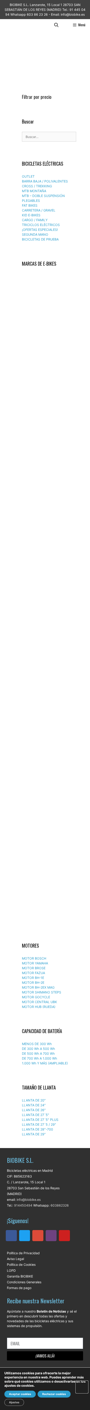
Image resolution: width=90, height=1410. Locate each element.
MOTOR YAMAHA (35, 963)
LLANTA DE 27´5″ (35, 1115)
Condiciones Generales (24, 1282)
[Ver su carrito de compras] (66, 24)
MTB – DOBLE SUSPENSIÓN (43, 196)
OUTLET (28, 176)
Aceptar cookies (20, 1394)
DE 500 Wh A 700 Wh (38, 1053)
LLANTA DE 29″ (34, 1134)
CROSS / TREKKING (37, 186)
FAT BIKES (29, 205)
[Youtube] (64, 1235)
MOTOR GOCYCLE (36, 997)
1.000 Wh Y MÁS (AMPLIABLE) (45, 1063)
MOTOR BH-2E (33, 982)
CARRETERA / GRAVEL (38, 210)
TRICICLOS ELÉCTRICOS (41, 225)
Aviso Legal (15, 1259)
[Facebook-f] (11, 1235)
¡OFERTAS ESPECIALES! (40, 230)
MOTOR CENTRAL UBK (39, 1002)
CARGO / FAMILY (35, 220)
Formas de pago (19, 1288)
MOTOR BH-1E (33, 978)
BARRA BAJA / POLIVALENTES (45, 181)
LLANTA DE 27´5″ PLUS (40, 1120)
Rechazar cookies (54, 1394)
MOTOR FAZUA (33, 973)
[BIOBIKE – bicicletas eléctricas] (13, 24)
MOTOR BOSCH (34, 958)
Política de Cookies (21, 1264)
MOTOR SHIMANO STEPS (41, 992)
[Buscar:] (49, 137)
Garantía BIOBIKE (20, 1276)
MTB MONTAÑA (34, 191)
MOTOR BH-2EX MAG (38, 987)
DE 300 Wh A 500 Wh (38, 1049)
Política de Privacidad (23, 1253)
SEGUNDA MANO (35, 234)
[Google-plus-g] (37, 1235)
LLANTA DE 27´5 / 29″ (39, 1124)
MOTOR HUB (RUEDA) (38, 1007)
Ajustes (14, 1402)
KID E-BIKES (31, 215)
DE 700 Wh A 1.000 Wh (39, 1058)
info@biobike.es (28, 1199)
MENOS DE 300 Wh (37, 1044)
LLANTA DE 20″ (34, 1100)
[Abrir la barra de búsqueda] (56, 24)
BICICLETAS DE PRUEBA (40, 239)
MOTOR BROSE (33, 968)
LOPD (11, 1270)
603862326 (60, 1205)
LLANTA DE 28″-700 (37, 1129)
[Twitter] (24, 1235)
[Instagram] (51, 1235)
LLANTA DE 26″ (34, 1110)
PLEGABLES (31, 201)
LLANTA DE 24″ (34, 1105)
